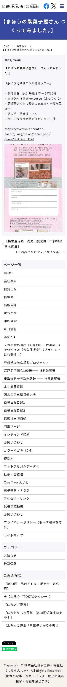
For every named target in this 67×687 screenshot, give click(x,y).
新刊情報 (10, 329)
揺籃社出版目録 (15, 418)
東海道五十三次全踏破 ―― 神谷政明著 (32, 378)
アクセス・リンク (16, 498)
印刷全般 (10, 321)
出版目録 (10, 305)
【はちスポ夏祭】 (17, 604)
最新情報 (10, 563)
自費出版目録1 (14, 402)
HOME (5, 46)
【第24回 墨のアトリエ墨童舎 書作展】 (31, 586)
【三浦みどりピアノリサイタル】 (38, 252)
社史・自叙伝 (13, 474)
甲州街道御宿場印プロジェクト (26, 362)
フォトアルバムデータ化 (21, 466)
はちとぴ (10, 313)
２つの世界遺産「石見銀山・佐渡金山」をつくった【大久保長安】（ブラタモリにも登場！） (33, 350)
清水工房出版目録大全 (20, 394)
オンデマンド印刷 (17, 434)
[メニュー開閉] (62, 6)
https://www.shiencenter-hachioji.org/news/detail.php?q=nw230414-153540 (27, 134)
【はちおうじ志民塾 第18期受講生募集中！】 (33, 615)
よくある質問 (13, 386)
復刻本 (9, 458)
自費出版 (10, 289)
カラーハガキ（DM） (19, 450)
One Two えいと (16, 482)
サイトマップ (13, 535)
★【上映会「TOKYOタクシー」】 (28, 596)
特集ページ (12, 426)
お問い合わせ (13, 442)
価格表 (9, 297)
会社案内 (10, 281)
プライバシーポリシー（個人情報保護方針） (33, 524)
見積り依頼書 (13, 506)
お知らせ (22, 46)
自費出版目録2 (14, 410)
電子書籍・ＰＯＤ (17, 490)
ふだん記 (10, 337)
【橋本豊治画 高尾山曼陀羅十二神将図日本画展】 (34, 244)
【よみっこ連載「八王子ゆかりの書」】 (32, 625)
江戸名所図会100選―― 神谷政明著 (29, 370)
